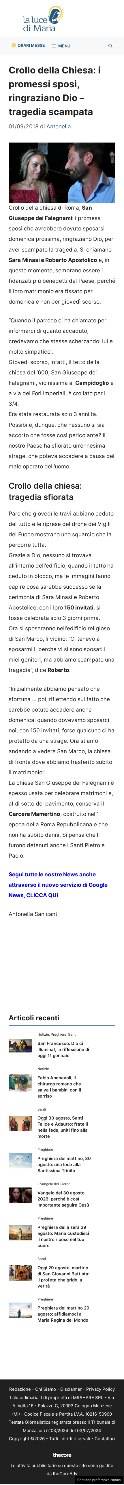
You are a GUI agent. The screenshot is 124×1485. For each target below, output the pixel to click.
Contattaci (105, 1438)
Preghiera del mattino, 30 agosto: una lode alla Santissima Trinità (64, 1164)
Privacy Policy (100, 1389)
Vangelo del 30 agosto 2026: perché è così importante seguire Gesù (63, 1199)
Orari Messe (31, 45)
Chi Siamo (45, 1389)
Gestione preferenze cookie (99, 1480)
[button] (110, 46)
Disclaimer (71, 1389)
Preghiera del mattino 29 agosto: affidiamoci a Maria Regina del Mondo (63, 1314)
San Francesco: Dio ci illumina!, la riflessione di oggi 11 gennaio (63, 1049)
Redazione (20, 1389)
